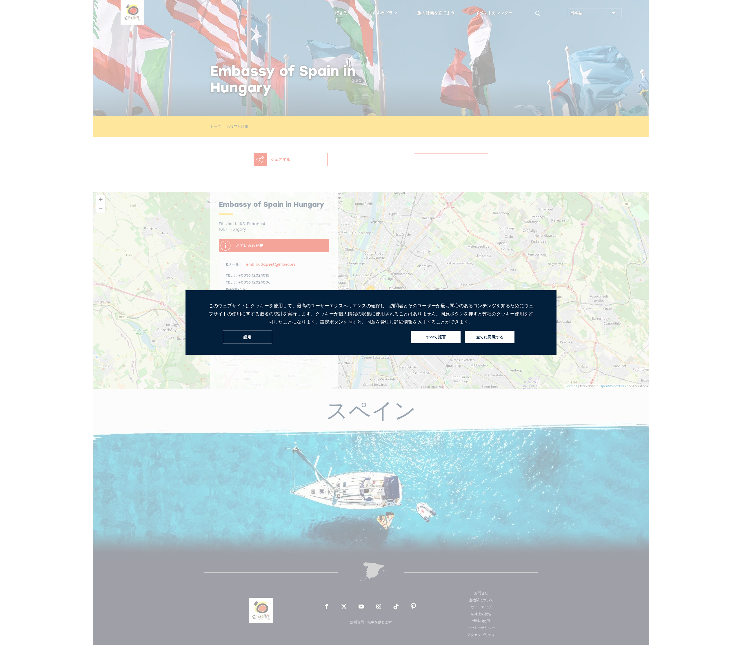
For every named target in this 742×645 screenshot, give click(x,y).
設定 (247, 337)
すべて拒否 (436, 337)
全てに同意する (490, 337)
